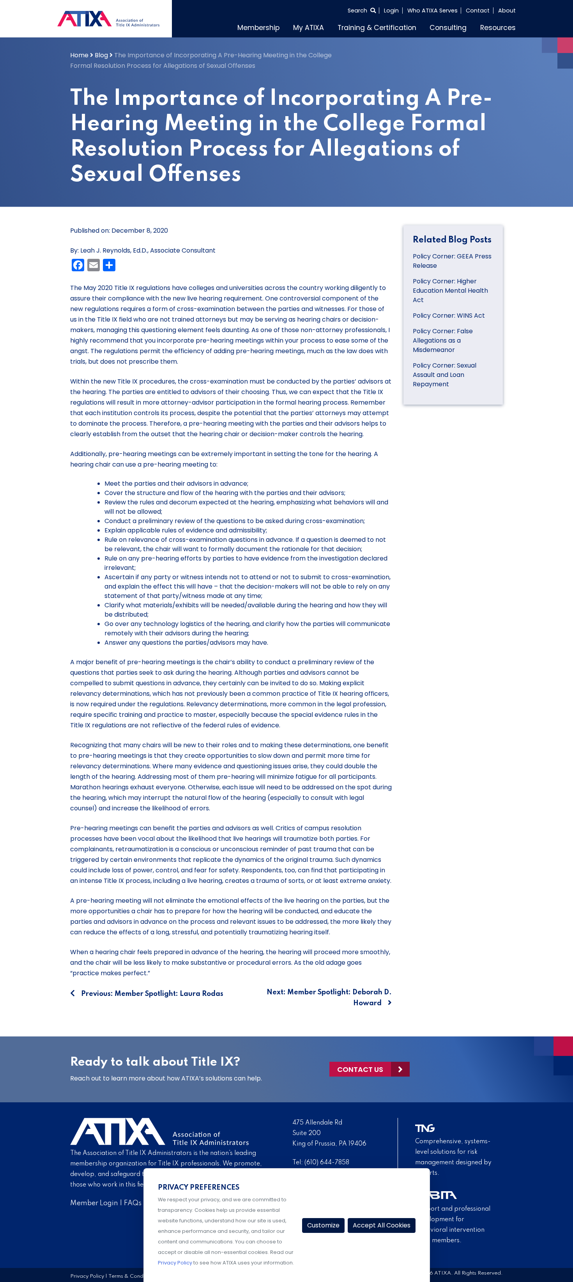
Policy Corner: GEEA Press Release (452, 261)
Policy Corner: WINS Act (449, 315)
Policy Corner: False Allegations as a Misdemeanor (443, 340)
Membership (258, 27)
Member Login (94, 1203)
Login (391, 10)
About (507, 10)
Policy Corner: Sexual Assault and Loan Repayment (444, 375)
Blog (101, 55)
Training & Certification (377, 27)
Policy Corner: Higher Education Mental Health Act (450, 290)
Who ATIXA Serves (432, 10)
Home (79, 55)
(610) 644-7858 (326, 1163)
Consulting (448, 27)
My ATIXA (308, 27)
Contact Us (360, 1069)
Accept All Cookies (381, 1225)
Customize (323, 1225)
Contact (478, 10)
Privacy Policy (87, 1276)
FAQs (132, 1203)
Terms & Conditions (132, 1276)
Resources (498, 27)
